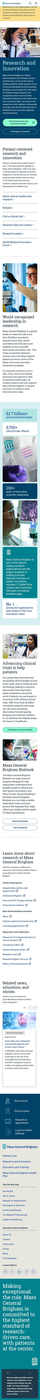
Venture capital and (18, 921)
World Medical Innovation (17, 244)
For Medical (15, 1215)
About (7, 1234)
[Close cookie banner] (30, 1374)
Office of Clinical (15, 964)
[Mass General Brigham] (12, 3)
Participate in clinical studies (20, 730)
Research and (17, 1161)
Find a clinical (13, 216)
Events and (12, 1210)
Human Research (14, 949)
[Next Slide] (35, 1008)
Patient (10, 1155)
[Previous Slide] (30, 1008)
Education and (16, 1167)
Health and (12, 1219)
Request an (14, 1200)
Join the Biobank (20, 828)
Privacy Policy (12, 1394)
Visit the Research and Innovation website (18, 122)
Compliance (11, 945)
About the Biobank (20, 821)
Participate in (14, 1205)
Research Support (15, 959)
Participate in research (20, 131)
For (10, 1258)
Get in (9, 1196)
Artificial (12, 895)
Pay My (8, 1191)
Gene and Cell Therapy (18, 900)
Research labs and (17, 225)
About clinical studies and (17, 198)
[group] (19, 1049)
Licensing (14, 926)
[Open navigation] (35, 3)
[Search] (30, 3)
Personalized (13, 905)
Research (12, 233)
